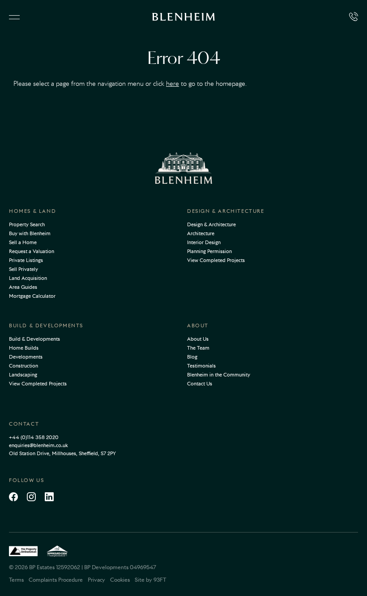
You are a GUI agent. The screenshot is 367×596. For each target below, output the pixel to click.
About (198, 325)
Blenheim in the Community (218, 375)
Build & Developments (46, 325)
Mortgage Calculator (32, 296)
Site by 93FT (150, 579)
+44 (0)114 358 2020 (34, 437)
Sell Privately (23, 269)
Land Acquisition (28, 278)
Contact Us (199, 383)
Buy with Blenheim (30, 233)
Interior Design (204, 242)
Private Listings (26, 260)
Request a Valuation (31, 251)
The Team (198, 348)
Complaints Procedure (56, 579)
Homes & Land (32, 211)
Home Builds (23, 348)
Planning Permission (209, 251)
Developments (26, 357)
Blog (192, 357)
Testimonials (201, 366)
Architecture (200, 233)
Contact (24, 424)
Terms (16, 579)
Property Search (27, 224)
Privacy (96, 579)
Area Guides (23, 287)
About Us (198, 339)
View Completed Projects (216, 260)
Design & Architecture (226, 211)
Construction (23, 366)
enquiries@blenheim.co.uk (38, 445)
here (172, 84)
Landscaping (23, 375)
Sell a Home (23, 242)
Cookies (120, 579)
